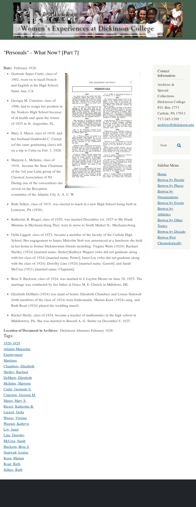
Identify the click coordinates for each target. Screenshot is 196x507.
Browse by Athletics (165, 211)
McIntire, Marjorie (17, 383)
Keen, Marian (14, 458)
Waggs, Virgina (15, 417)
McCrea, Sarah (15, 440)
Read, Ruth (12, 463)
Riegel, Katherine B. (19, 406)
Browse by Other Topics (170, 222)
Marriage (10, 360)
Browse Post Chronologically (170, 240)
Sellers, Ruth (13, 469)
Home (162, 173)
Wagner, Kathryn (16, 423)
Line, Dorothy (14, 435)
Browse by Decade (171, 231)
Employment (13, 354)
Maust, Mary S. (15, 400)
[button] (103, 129)
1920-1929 (12, 343)
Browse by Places (171, 185)
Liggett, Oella (14, 412)
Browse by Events (171, 202)
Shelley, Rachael (16, 371)
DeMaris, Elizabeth (18, 377)
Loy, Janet (11, 429)
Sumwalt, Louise (16, 452)
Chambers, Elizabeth (19, 366)
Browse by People (171, 179)
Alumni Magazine (17, 348)
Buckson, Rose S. (17, 446)
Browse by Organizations (168, 194)
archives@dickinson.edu (176, 124)
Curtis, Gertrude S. (17, 389)
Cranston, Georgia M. (20, 394)
